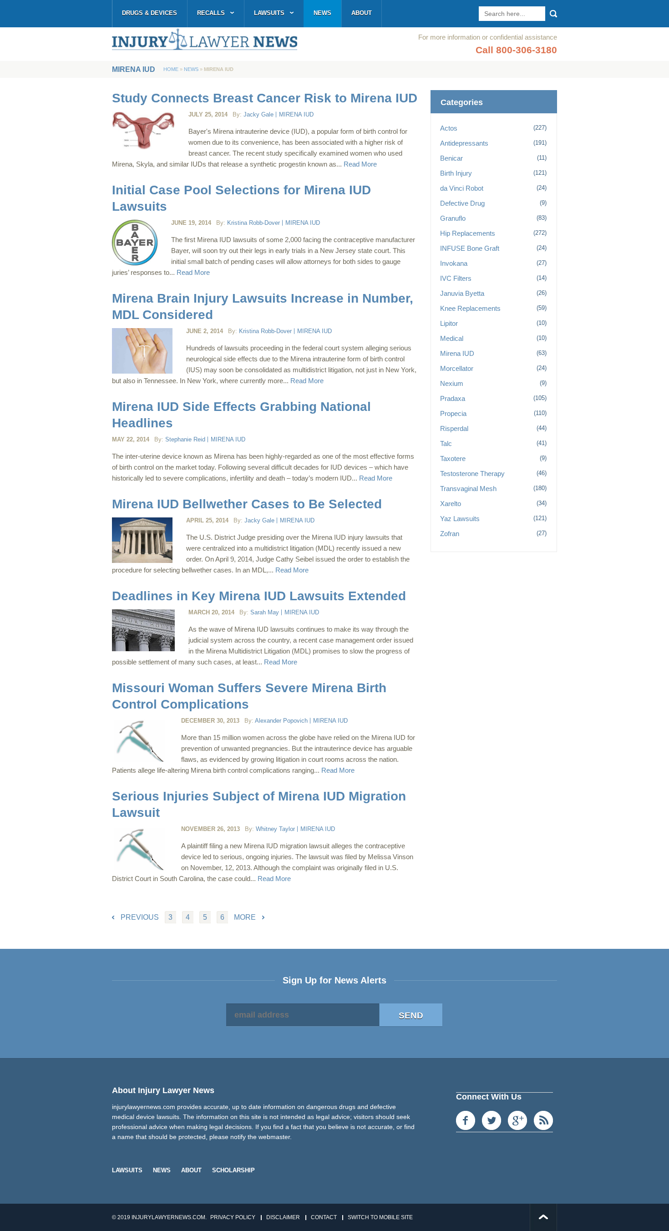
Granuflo (453, 218)
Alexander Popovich (281, 720)
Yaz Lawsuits (460, 518)
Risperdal (454, 428)
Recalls (211, 13)
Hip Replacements (467, 233)
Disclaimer (283, 1217)
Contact (324, 1217)
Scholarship (233, 1170)
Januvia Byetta (462, 293)
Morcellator (456, 368)
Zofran (449, 533)
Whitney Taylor (275, 829)
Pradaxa (452, 398)
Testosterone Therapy (472, 473)
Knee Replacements (470, 308)
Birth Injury (456, 173)
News (322, 13)
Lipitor (449, 323)
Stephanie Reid (185, 439)
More (245, 917)
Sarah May (264, 612)
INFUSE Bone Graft (469, 248)
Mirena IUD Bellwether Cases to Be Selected (247, 504)
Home (170, 69)
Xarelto (450, 503)
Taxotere (453, 458)
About (361, 13)
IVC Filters (455, 278)
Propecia (453, 413)
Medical (451, 338)
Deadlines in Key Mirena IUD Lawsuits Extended (259, 596)
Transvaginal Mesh (468, 488)
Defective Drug (462, 203)
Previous (140, 917)
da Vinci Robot (461, 188)
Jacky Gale (258, 114)
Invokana (453, 263)
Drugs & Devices (149, 13)
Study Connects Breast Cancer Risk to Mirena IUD (264, 98)
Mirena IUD (296, 114)
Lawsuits (269, 13)
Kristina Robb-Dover (253, 222)
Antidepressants (464, 143)
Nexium (451, 383)
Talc (446, 443)
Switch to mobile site (380, 1217)
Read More (360, 164)
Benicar (451, 158)
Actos (448, 128)
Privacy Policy (232, 1217)
